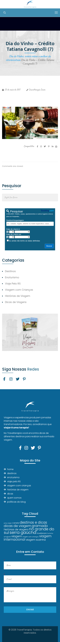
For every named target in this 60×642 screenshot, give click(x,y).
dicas (10, 493)
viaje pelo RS (14, 481)
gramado (40, 525)
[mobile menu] (56, 12)
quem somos (14, 497)
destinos (11, 473)
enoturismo (13, 477)
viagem (16, 536)
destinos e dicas (33, 522)
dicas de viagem (17, 525)
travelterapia (42, 533)
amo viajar (8, 523)
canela (15, 523)
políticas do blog (16, 501)
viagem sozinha (36, 539)
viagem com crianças (19, 485)
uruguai (7, 536)
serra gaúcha (22, 532)
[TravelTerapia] (30, 4)
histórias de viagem (17, 489)
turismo (50, 533)
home (10, 469)
